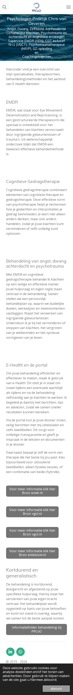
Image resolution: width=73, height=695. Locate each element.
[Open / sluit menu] (68, 7)
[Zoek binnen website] (4, 7)
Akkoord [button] (56, 689)
